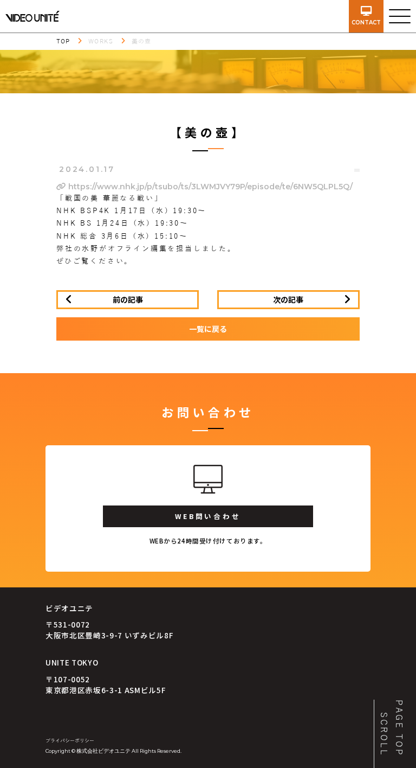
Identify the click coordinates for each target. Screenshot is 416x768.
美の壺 (141, 41)
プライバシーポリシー (70, 741)
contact (366, 22)
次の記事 (288, 299)
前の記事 (128, 299)
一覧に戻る (208, 328)
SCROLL (383, 734)
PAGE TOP (399, 728)
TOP (63, 41)
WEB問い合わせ (207, 516)
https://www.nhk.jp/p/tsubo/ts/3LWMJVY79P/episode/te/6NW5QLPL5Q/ (209, 186)
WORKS (100, 41)
